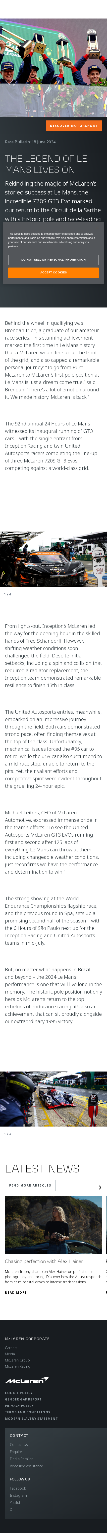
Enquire (16, 1451)
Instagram (18, 1495)
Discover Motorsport (74, 126)
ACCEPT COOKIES (53, 272)
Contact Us (19, 1444)
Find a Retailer (21, 1458)
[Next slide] (100, 1187)
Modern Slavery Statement (31, 1419)
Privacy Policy (19, 1406)
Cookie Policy (19, 1393)
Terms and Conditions (27, 1412)
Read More (16, 1292)
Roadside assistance (26, 1466)
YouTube (16, 1502)
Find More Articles (30, 1185)
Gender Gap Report (23, 1399)
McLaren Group (17, 1360)
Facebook (18, 1488)
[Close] (97, 227)
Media (10, 1354)
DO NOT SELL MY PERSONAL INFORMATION (53, 259)
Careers (11, 1347)
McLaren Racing (17, 1366)
